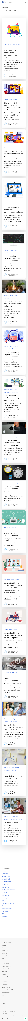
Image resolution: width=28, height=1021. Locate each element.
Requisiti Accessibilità (8, 990)
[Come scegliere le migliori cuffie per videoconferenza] (14, 351)
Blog (3, 958)
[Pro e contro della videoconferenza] (14, 487)
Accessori (6, 250)
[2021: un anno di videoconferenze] (14, 531)
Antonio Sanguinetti (13, 75)
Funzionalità (5, 977)
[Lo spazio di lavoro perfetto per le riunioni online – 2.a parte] (14, 581)
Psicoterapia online (8, 903)
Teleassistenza (7, 914)
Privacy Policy (14, 1015)
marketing (6, 483)
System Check (6, 992)
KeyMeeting (7, 579)
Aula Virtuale (7, 527)
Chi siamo (4, 945)
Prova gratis (5, 1001)
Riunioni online (6, 966)
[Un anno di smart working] (14, 821)
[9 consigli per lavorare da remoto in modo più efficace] (14, 152)
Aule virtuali (5, 969)
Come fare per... (8, 44)
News (3, 900)
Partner (4, 948)
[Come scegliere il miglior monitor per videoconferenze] (14, 255)
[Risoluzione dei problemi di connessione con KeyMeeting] (14, 48)
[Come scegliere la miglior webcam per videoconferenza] (14, 398)
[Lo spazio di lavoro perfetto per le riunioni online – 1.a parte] (14, 632)
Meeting (6, 99)
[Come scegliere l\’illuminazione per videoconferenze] (14, 442)
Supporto (5, 984)
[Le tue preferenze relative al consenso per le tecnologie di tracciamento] (25, 1018)
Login (3, 1003)
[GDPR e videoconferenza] (14, 679)
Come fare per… (7, 882)
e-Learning (5, 884)
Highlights (6, 672)
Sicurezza (5, 950)
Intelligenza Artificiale (9, 890)
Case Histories (6, 879)
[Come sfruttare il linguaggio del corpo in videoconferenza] (14, 724)
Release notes (6, 906)
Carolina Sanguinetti (13, 549)
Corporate (5, 974)
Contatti (4, 956)
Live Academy (6, 987)
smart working (16, 44)
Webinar (20, 437)
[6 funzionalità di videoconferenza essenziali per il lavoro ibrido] (14, 104)
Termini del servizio (6, 1015)
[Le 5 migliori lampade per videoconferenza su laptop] (14, 303)
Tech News (7, 47)
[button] (25, 2)
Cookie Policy (20, 1015)
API (3, 995)
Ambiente (5, 874)
